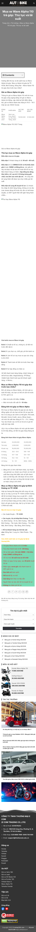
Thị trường (14, 23)
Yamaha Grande (6, 886)
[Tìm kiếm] (34, 3)
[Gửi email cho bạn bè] (19, 591)
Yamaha (4, 851)
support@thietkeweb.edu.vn (18, 838)
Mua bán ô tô (6, 900)
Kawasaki (4, 861)
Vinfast (3, 853)
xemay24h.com (19, 927)
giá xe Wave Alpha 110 (16, 95)
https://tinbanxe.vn (22, 929)
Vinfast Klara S (6, 882)
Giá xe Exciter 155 (7, 879)
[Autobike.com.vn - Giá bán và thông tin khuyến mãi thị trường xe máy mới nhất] (18, 3)
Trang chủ (5, 23)
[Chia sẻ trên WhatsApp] (9, 591)
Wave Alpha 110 (28, 85)
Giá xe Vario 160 (7, 872)
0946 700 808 (28, 835)
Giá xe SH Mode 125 (8, 877)
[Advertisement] (18, 47)
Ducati (3, 863)
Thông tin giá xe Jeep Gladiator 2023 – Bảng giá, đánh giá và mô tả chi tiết (19, 735)
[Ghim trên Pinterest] (23, 591)
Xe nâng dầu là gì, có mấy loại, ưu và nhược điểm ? (17, 729)
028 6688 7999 (16, 835)
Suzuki (3, 856)
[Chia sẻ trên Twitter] (16, 591)
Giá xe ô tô (5, 895)
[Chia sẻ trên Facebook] (12, 591)
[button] (2, 3)
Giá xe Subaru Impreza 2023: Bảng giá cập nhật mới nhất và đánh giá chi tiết (19, 747)
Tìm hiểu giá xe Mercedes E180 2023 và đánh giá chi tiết (19, 779)
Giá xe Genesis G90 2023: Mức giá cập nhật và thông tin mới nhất (19, 741)
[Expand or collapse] (22, 75)
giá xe (24, 98)
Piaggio (4, 858)
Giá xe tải (4, 898)
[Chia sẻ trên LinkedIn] (26, 591)
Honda (3, 849)
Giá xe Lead (5, 874)
